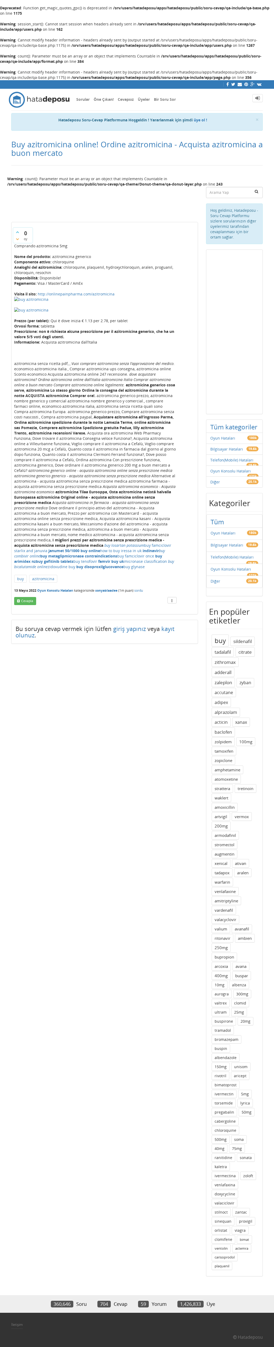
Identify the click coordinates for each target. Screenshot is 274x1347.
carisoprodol (225, 1257)
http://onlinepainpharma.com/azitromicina (76, 294)
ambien (245, 938)
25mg (239, 1012)
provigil (245, 1221)
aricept (240, 1075)
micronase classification (145, 561)
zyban (245, 683)
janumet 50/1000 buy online (74, 550)
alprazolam (226, 712)
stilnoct (221, 1212)
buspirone (224, 1021)
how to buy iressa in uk (121, 550)
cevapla (27, 601)
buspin (221, 1048)
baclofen (223, 732)
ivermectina (225, 1175)
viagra (240, 1230)
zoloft (248, 1175)
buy (20, 578)
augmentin (224, 854)
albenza (239, 984)
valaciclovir (224, 1203)
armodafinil (225, 835)
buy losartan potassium (124, 545)
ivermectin (224, 1093)
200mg (221, 826)
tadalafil (223, 652)
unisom (241, 1066)
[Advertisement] (104, 202)
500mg (221, 1139)
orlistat (221, 1230)
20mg (245, 1021)
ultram (221, 1012)
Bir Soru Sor (165, 99)
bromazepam (226, 1039)
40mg (219, 1148)
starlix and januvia (30, 550)
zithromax (225, 662)
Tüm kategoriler (233, 426)
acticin (221, 722)
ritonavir (222, 938)
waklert (221, 797)
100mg (245, 741)
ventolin (221, 1248)
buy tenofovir (85, 561)
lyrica (245, 1103)
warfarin (222, 882)
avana (240, 966)
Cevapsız (126, 99)
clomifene (223, 1239)
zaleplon (223, 682)
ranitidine (223, 1157)
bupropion (224, 957)
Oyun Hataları (222, 438)
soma (239, 1139)
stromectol (224, 844)
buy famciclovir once (135, 556)
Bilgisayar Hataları (226, 449)
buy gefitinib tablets (54, 561)
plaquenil (222, 1266)
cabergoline (225, 1121)
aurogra (222, 993)
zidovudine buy (61, 566)
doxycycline (225, 1193)
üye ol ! (200, 119)
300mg (242, 993)
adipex (221, 702)
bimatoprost (226, 1084)
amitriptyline (226, 900)
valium (221, 929)
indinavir (151, 550)
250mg (221, 947)
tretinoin (245, 788)
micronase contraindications (90, 556)
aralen (243, 872)
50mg (247, 1112)
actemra (241, 1248)
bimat (244, 1239)
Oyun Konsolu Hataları (55, 590)
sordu (138, 590)
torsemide (224, 1103)
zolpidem (223, 741)
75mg (237, 1148)
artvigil (221, 816)
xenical (221, 863)
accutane (224, 692)
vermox (242, 816)
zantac (241, 1212)
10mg (219, 984)
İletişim (17, 1324)
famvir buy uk (111, 561)
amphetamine (227, 769)
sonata (246, 1157)
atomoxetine (226, 779)
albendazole (226, 1057)
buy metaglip (52, 556)
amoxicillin (225, 807)
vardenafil (224, 910)
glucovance (113, 566)
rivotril (220, 1075)
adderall (223, 672)
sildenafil (242, 641)
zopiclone (223, 760)
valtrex (221, 1003)
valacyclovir (225, 919)
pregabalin (224, 1112)
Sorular (83, 99)
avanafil (242, 929)
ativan (240, 863)
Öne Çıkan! (104, 99)
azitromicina (43, 578)
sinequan (223, 1221)
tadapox (222, 872)
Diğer (215, 481)
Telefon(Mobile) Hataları (231, 460)
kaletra (221, 1166)
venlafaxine (225, 891)
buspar (241, 975)
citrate (245, 652)
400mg (221, 975)
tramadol (223, 1030)
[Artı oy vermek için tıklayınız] (17, 232)
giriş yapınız (129, 629)
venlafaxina (225, 1184)
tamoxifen (224, 751)
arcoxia (221, 966)
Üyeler (144, 99)
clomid (240, 1003)
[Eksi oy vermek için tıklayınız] (17, 239)
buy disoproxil (89, 566)
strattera (222, 788)
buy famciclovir (157, 545)
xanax (241, 722)
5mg (245, 1093)
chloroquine (225, 1130)
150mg (221, 1066)
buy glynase (134, 566)
